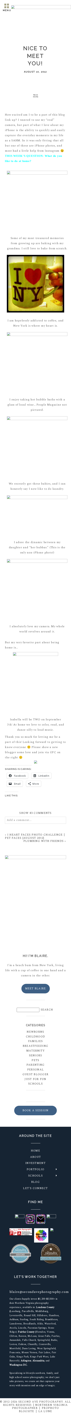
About (35, 1157)
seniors (35, 1055)
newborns (35, 1032)
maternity (35, 1051)
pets (35, 1060)
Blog (35, 1182)
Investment (35, 1163)
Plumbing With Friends (43, 841)
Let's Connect (35, 1188)
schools (35, 1084)
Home (35, 1151)
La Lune (45, 1411)
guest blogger (35, 1074)
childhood (35, 1037)
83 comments (35, 813)
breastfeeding (35, 1046)
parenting (35, 1065)
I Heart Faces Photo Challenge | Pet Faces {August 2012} (35, 836)
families (35, 1041)
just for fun (35, 1079)
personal (35, 1070)
